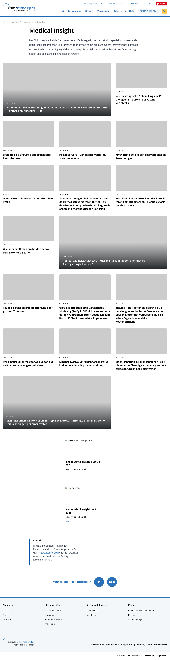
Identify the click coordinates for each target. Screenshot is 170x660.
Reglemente (50, 624)
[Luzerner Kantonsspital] (18, 642)
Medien (131, 615)
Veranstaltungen (135, 619)
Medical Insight (40, 22)
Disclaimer (149, 656)
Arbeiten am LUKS (123, 11)
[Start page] (63, 10)
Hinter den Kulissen (53, 619)
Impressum (162, 656)
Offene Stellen (135, 4)
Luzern (6, 610)
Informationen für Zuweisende (20, 22)
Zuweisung (103, 11)
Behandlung (74, 11)
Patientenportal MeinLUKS (94, 4)
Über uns (112, 4)
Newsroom (49, 615)
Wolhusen (7, 619)
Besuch (89, 11)
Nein (112, 581)
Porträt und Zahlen (53, 610)
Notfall (163, 4)
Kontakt (148, 4)
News (122, 4)
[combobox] (150, 11)
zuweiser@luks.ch (50, 553)
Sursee (6, 615)
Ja (99, 581)
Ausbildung (91, 615)
